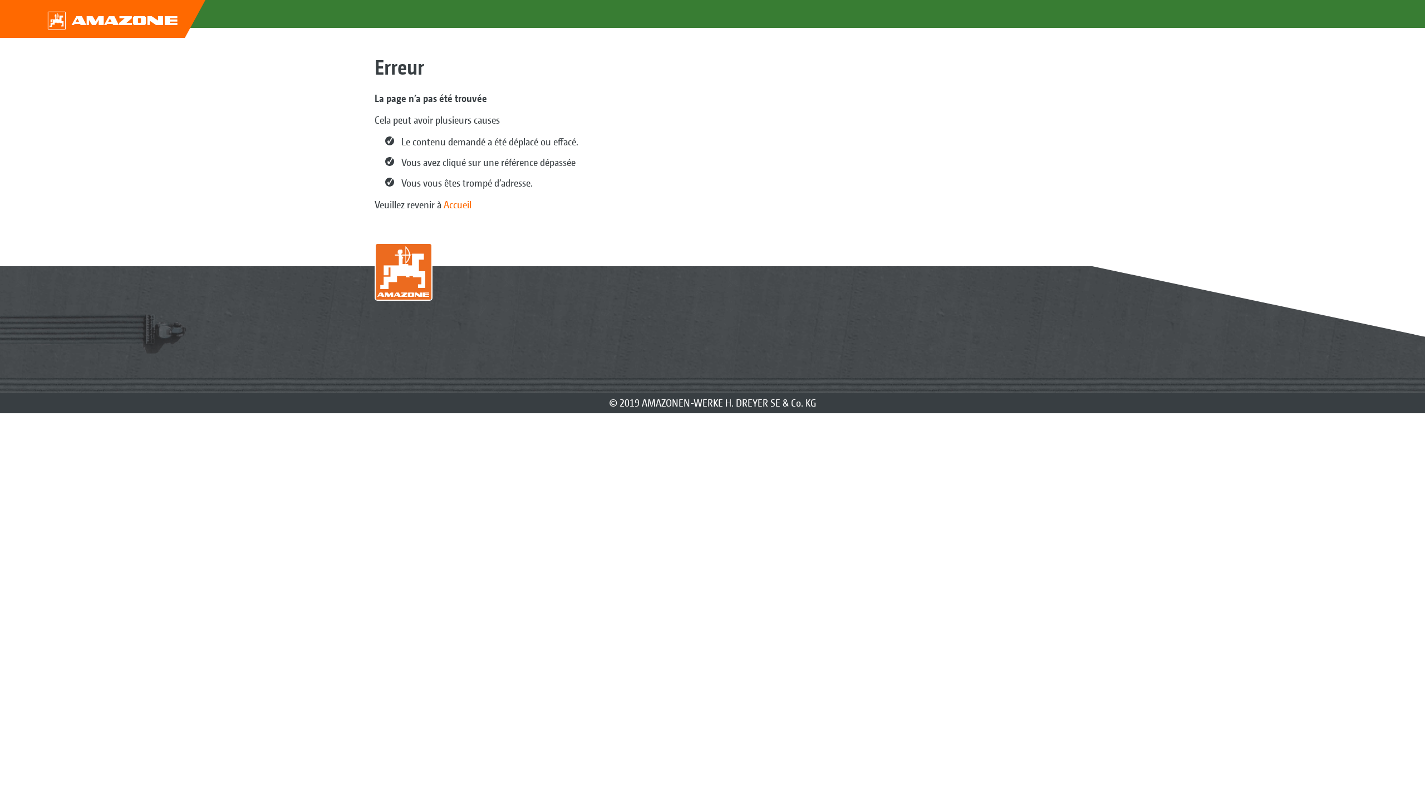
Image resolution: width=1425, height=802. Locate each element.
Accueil (457, 205)
